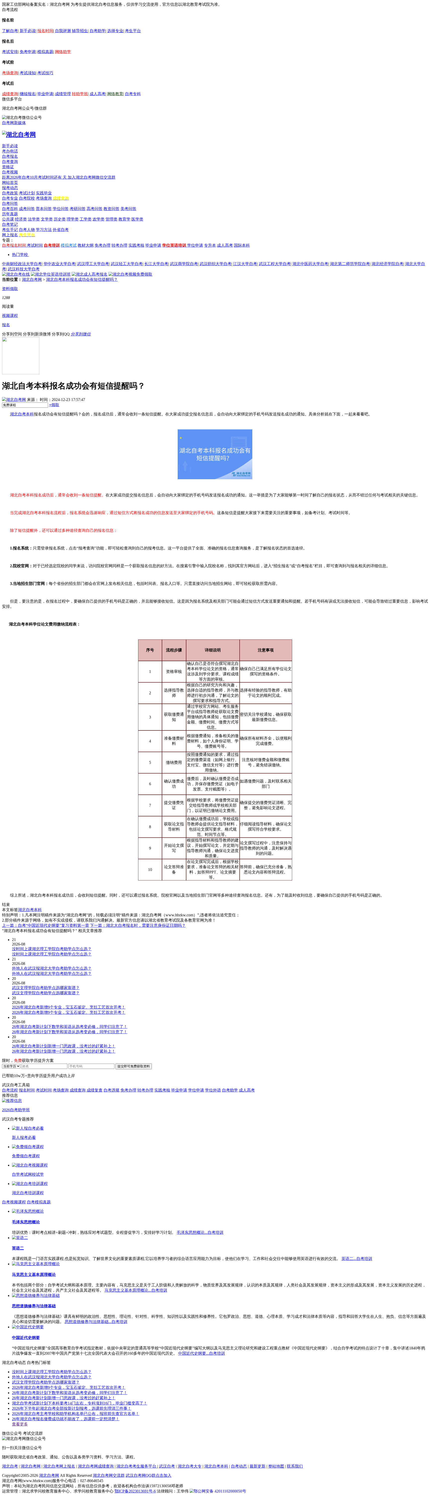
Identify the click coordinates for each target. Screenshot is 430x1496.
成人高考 (98, 94)
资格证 (8, 167)
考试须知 (28, 73)
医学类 (137, 219)
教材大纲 (86, 245)
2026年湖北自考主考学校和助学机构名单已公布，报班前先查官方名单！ (75, 1414)
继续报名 (28, 94)
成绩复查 (95, 1090)
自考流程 (10, 1090)
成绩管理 (63, 94)
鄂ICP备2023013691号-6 (135, 1491)
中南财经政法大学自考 (22, 264)
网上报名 (10, 235)
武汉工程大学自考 (275, 264)
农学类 (99, 219)
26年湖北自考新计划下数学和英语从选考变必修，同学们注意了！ (69, 1393)
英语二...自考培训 (356, 1259)
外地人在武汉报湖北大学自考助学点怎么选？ (52, 1377)
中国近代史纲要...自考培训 (201, 1353)
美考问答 (128, 209)
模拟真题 (45, 52)
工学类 (86, 219)
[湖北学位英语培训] (51, 274)
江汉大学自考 (245, 264)
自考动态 (239, 1466)
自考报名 (10, 156)
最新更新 (258, 1466)
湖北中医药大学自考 (310, 264)
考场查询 (10, 73)
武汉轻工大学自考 (127, 264)
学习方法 (44, 230)
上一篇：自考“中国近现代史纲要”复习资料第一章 (45, 925)
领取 (54, 405)
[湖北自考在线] (16, 274)
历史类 (60, 219)
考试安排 (10, 52)
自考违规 (111, 1090)
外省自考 (61, 230)
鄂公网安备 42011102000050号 (220, 1491)
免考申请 (28, 52)
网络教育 (115, 94)
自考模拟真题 (39, 1202)
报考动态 (10, 188)
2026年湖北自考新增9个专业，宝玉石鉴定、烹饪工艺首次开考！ (68, 1387)
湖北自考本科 (22, 414)
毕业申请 (45, 94)
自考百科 (10, 209)
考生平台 (133, 31)
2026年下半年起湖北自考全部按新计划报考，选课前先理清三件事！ (71, 1408)
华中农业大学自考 (59, 264)
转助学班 (80, 94)
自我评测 (63, 31)
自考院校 (27, 198)
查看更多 (20, 1424)
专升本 (210, 245)
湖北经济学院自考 (387, 264)
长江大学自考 (156, 264)
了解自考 (10, 31)
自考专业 (10, 198)
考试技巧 (45, 73)
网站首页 (10, 182)
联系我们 (295, 1466)
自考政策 (10, 193)
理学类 (73, 219)
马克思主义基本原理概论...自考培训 (136, 1290)
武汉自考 (167, 1466)
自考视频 (10, 172)
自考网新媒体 (14, 123)
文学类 (47, 219)
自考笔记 (10, 224)
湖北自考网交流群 (109, 1475)
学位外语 (213, 1090)
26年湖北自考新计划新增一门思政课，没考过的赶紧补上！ (63, 1398)
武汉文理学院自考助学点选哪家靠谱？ (46, 1382)
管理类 (111, 219)
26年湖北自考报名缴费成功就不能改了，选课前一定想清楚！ (65, 1419)
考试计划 (27, 193)
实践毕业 (44, 193)
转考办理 (119, 245)
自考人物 (27, 230)
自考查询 (10, 161)
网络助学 (63, 52)
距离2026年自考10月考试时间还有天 (35, 177)
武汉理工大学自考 (93, 264)
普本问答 (44, 209)
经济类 (21, 219)
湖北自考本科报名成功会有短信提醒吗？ (82, 279)
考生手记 (10, 230)
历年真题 (10, 214)
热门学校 (20, 254)
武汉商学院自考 (184, 264)
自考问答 (10, 203)
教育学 (124, 219)
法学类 (34, 219)
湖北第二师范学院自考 (350, 264)
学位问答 (61, 209)
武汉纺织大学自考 (215, 264)
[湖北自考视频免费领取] (130, 274)
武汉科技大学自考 (24, 269)
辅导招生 (80, 31)
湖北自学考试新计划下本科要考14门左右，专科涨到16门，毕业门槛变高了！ (79, 1403)
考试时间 (35, 245)
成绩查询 (10, 94)
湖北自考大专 (190, 1466)
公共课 (8, 219)
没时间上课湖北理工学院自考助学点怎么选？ (52, 1372)
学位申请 (195, 245)
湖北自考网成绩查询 (96, 1466)
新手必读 (28, 31)
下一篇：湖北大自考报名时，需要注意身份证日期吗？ (138, 925)
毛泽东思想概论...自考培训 (200, 1232)
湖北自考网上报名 (59, 1466)
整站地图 (276, 1466)
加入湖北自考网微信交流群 (91, 177)
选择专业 (115, 31)
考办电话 (10, 151)
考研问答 (78, 209)
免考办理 (102, 245)
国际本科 (242, 245)
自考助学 (98, 31)
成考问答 (27, 209)
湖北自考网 (32, 279)
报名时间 (45, 31)
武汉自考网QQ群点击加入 (148, 1475)
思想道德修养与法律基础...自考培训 (96, 1322)
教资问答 (111, 209)
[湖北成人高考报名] (90, 274)
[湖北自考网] (19, 134)
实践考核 (136, 245)
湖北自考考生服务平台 (136, 1466)
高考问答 (95, 209)
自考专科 (133, 94)
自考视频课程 (14, 1202)
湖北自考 (10, 1466)
